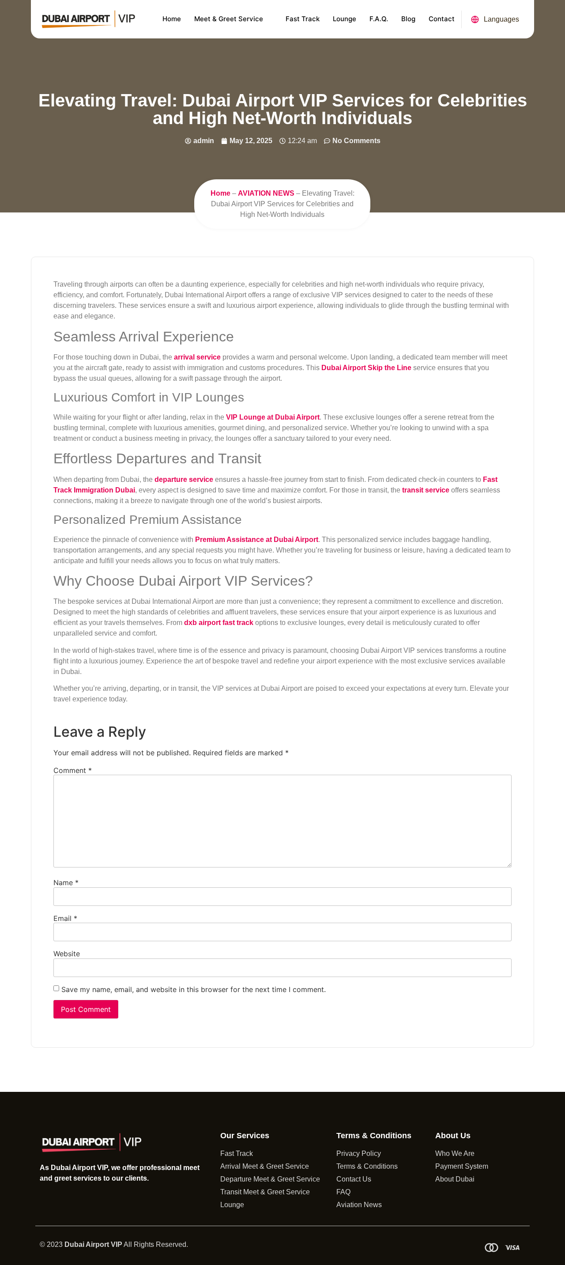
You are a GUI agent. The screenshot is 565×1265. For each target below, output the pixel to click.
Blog (408, 19)
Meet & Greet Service (228, 19)
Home (171, 19)
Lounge (344, 19)
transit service (425, 490)
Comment (72, 770)
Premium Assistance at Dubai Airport (256, 539)
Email (65, 918)
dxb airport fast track (218, 622)
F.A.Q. (378, 19)
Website (66, 953)
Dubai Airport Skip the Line (366, 367)
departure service (183, 479)
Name (66, 882)
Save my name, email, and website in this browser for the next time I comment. (193, 989)
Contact (442, 19)
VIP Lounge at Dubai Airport (273, 417)
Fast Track (303, 19)
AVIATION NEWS (266, 193)
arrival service (197, 357)
